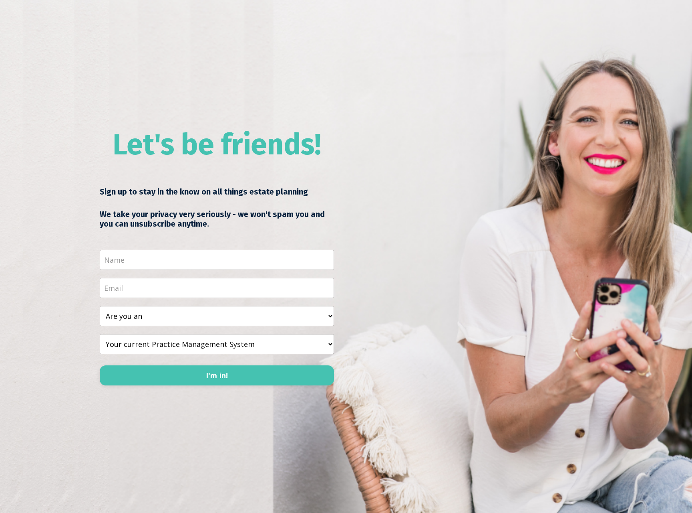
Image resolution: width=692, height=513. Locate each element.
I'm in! (217, 375)
